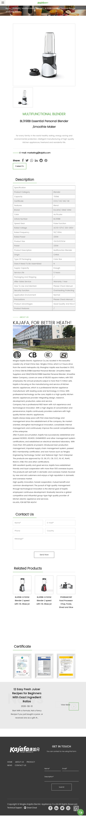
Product (16, 8)
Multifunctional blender (32, 8)
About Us (19, 762)
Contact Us (19, 166)
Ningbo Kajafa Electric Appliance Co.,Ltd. (39, 804)
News (9, 765)
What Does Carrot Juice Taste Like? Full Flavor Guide (27, 693)
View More (65, 704)
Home (8, 8)
